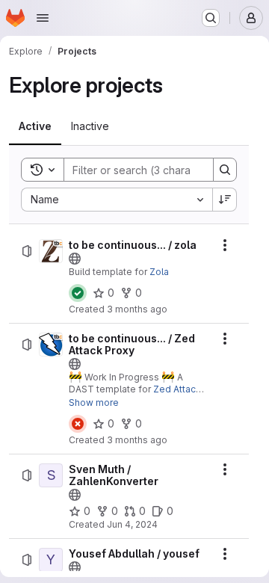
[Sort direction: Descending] (225, 200)
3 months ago (137, 309)
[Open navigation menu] (43, 18)
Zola (159, 271)
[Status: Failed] (78, 424)
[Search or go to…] (211, 18)
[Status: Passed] (78, 293)
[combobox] (116, 200)
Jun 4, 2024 (132, 524)
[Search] (225, 170)
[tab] (35, 126)
